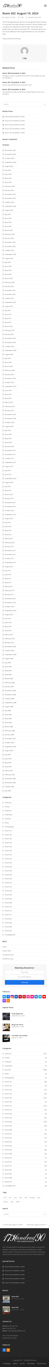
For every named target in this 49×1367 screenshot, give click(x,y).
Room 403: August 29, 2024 (36, 1225)
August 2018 (9, 426)
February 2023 (10, 234)
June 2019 (8, 390)
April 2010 (8, 631)
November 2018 (10, 418)
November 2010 (10, 603)
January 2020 (9, 374)
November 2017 (10, 454)
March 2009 (9, 679)
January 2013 (9, 498)
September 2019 (10, 386)
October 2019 (9, 382)
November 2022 (10, 246)
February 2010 (10, 639)
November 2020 (10, 342)
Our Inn (22, 1363)
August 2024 (9, 166)
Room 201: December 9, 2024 (14, 82)
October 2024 (9, 158)
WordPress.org (8, 959)
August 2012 (9, 518)
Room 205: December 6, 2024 (14, 129)
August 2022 (9, 258)
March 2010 (9, 635)
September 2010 (10, 610)
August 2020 (9, 354)
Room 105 (8, 847)
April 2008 (8, 723)
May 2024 (8, 178)
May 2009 (8, 671)
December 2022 (10, 242)
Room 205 (8, 875)
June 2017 (8, 474)
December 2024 (10, 150)
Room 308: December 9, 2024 (14, 73)
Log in (4, 947)
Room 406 (8, 927)
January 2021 (9, 334)
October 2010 (9, 607)
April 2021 (8, 322)
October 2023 (9, 202)
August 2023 (9, 210)
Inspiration (8, 815)
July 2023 (8, 214)
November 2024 (10, 154)
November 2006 (10, 783)
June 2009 (8, 667)
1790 (21, 17)
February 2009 (10, 683)
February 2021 (10, 330)
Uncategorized (10, 935)
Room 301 (8, 887)
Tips (11, 1202)
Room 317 (8, 915)
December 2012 (10, 502)
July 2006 (8, 791)
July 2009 (8, 663)
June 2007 (8, 759)
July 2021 (8, 310)
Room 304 (8, 899)
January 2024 (9, 190)
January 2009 (9, 686)
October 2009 (9, 650)
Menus (15, 1363)
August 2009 (9, 658)
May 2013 (8, 490)
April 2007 (8, 767)
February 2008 (10, 731)
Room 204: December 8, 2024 (14, 89)
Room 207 (8, 883)
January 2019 (9, 410)
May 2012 (8, 530)
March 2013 (9, 494)
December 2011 (10, 550)
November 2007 (10, 739)
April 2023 (8, 226)
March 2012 (9, 538)
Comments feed (8, 955)
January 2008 (9, 735)
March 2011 (9, 586)
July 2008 (8, 711)
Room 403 (8, 923)
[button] (45, 6)
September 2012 (10, 514)
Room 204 (8, 871)
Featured (8, 811)
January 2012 (9, 546)
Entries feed (7, 951)
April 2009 (8, 675)
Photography (9, 827)
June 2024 (8, 174)
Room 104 (8, 843)
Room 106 (8, 851)
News (7, 823)
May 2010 (8, 626)
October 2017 (9, 458)
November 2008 (10, 695)
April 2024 (8, 182)
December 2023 (10, 194)
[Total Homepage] (25, 1242)
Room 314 (8, 907)
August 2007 (9, 751)
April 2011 (8, 582)
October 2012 (9, 510)
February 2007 (10, 775)
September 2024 (10, 162)
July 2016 (8, 486)
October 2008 (9, 699)
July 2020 (8, 358)
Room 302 (37, 17)
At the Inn (8, 803)
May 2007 (8, 763)
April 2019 (8, 398)
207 (26, 1198)
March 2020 (9, 366)
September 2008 (10, 703)
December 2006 (10, 779)
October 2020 (9, 346)
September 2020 (10, 350)
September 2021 (10, 302)
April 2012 (8, 534)
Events (7, 807)
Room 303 (8, 895)
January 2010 (9, 643)
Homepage (6, 1363)
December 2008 (10, 690)
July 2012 (8, 522)
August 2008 (9, 707)
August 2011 (9, 567)
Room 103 (8, 839)
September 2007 (10, 747)
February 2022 (10, 282)
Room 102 (8, 835)
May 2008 (8, 719)
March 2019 (9, 402)
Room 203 (8, 867)
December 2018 (10, 414)
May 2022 (8, 270)
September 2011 (10, 562)
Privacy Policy (41, 1363)
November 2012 (10, 506)
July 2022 (8, 262)
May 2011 (8, 578)
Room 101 (8, 831)
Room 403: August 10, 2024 (12, 1225)
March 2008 (9, 727)
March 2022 (9, 278)
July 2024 (8, 170)
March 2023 (9, 230)
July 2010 (8, 618)
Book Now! (31, 1363)
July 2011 (8, 570)
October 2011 (9, 558)
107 (5, 1198)
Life (38, 1198)
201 (10, 1198)
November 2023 (10, 198)
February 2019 (10, 406)
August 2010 (9, 614)
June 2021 (8, 314)
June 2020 (8, 362)
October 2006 (9, 787)
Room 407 (8, 931)
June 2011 (8, 574)
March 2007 (9, 771)
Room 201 (8, 859)
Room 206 (8, 879)
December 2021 (10, 290)
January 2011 (9, 594)
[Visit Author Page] (24, 51)
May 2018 (8, 438)
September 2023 (10, 206)
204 (15, 1198)
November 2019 (10, 378)
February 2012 (10, 542)
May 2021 (8, 318)
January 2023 (9, 238)
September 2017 (10, 462)
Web (17, 1202)
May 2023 (8, 222)
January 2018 (9, 446)
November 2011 (10, 554)
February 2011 (10, 590)
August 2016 (9, 482)
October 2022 (9, 250)
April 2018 (8, 442)
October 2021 (9, 298)
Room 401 (8, 919)
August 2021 (9, 306)
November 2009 (10, 646)
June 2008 (8, 715)
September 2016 (10, 478)
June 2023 (8, 218)
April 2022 (8, 274)
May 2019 (8, 394)
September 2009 (10, 654)
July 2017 (8, 470)
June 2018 (8, 434)
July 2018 (8, 430)
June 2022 (8, 266)
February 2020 (10, 370)
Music (6, 1202)
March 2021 (9, 326)
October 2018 (9, 422)
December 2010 (10, 599)
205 (20, 1198)
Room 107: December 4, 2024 (14, 133)
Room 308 (8, 903)
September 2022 (10, 254)
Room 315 (8, 911)
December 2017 (10, 450)
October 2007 (9, 743)
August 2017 (9, 466)
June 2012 (8, 526)
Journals (31, 17)
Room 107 (8, 855)
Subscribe (24, 982)
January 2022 (9, 286)
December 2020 (10, 338)
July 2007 (8, 755)
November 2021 (10, 294)
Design (32, 1198)
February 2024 (10, 186)
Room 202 (8, 863)
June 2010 (8, 622)
